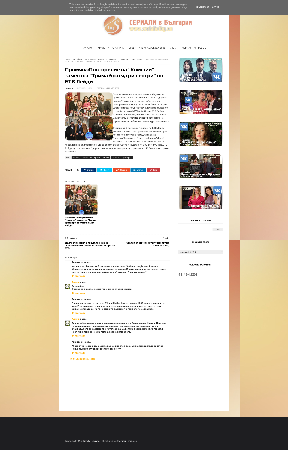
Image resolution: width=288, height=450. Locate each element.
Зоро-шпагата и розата (95, 59)
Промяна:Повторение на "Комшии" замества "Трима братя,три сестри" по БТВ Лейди (80, 221)
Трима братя (136, 59)
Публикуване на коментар (82, 358)
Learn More (202, 7)
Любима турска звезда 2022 (147, 48)
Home (67, 59)
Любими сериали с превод (188, 48)
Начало (87, 48)
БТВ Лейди (77, 59)
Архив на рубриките (111, 48)
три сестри (123, 59)
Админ (76, 282)
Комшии (112, 59)
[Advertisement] (117, 386)
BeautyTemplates (91, 441)
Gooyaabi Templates (126, 441)
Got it (215, 7)
